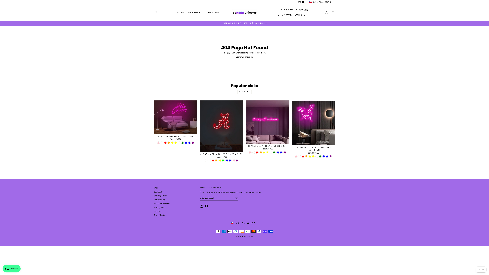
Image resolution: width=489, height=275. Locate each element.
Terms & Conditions (162, 204)
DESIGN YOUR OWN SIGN (204, 12)
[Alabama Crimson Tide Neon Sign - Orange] (216, 160)
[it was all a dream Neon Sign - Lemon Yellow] (264, 152)
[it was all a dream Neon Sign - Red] (257, 152)
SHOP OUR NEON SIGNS (293, 14)
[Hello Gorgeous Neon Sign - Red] (165, 143)
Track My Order (160, 215)
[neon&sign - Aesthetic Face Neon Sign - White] (299, 156)
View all (244, 92)
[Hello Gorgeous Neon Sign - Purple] (193, 143)
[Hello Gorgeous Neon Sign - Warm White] (179, 143)
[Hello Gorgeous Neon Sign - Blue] (186, 143)
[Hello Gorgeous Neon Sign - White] (162, 143)
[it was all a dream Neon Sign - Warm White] (271, 152)
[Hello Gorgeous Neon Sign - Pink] (158, 143)
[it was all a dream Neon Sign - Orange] (260, 152)
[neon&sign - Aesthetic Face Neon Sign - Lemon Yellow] (310, 156)
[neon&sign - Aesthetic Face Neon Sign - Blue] (323, 156)
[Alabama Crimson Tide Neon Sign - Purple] (237, 160)
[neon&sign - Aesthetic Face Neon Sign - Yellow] (313, 156)
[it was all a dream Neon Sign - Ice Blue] (281, 152)
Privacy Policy (160, 208)
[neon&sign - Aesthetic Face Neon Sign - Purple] (330, 156)
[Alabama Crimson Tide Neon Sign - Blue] (227, 160)
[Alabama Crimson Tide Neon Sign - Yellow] (220, 160)
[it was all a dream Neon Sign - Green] (274, 152)
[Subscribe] (236, 198)
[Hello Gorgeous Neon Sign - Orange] (169, 143)
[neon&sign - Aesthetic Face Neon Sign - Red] (303, 156)
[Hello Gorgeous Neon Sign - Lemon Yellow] (172, 143)
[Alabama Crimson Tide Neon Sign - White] (206, 160)
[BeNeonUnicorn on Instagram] (201, 206)
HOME (181, 12)
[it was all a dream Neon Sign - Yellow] (267, 152)
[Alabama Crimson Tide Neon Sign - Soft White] (209, 160)
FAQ (156, 188)
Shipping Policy (160, 196)
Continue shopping (244, 57)
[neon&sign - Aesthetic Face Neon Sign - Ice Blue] (327, 156)
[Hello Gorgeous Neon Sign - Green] (182, 143)
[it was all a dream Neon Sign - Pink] (250, 152)
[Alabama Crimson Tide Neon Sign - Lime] (223, 160)
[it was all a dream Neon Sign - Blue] (278, 152)
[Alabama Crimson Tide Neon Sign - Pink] (233, 160)
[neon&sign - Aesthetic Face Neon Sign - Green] (320, 156)
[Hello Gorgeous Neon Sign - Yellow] (175, 143)
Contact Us (158, 192)
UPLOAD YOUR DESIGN (293, 10)
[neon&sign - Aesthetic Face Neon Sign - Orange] (306, 156)
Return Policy (159, 200)
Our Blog (157, 211)
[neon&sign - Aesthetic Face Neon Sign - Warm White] (317, 156)
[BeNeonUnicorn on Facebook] (206, 206)
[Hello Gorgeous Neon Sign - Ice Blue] (189, 143)
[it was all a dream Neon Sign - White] (254, 152)
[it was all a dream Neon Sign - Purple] (284, 152)
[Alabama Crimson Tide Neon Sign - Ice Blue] (230, 160)
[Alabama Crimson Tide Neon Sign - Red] (213, 160)
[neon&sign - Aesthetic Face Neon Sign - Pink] (296, 156)
